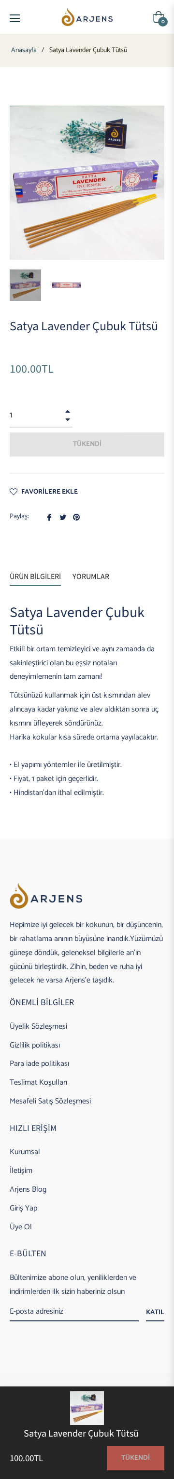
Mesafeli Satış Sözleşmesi (50, 1101)
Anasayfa (24, 50)
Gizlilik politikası (35, 1045)
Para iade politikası (39, 1063)
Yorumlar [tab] (91, 576)
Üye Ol (21, 1227)
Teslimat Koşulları (38, 1082)
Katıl (155, 1312)
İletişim (21, 1170)
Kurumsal (25, 1151)
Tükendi (135, 1458)
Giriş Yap (23, 1208)
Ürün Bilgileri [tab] (35, 576)
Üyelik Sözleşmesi (38, 1026)
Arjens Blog (28, 1189)
